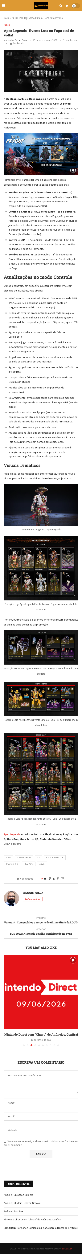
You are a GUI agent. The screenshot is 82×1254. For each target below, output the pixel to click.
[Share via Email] (62, 879)
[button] (7, 1000)
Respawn (28, 864)
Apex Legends (12, 834)
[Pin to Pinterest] (58, 879)
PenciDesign (66, 1248)
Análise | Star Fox (13, 1211)
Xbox (41, 864)
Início (7, 18)
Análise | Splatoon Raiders (18, 1194)
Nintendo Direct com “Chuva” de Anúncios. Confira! (41, 1034)
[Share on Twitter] (54, 879)
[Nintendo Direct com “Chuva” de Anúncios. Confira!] (41, 992)
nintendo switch (54, 857)
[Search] (61, 5)
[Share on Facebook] (49, 879)
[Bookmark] (67, 6)
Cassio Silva (20, 40)
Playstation (12, 864)
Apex (8, 857)
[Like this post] (45, 879)
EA (38, 857)
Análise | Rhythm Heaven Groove (22, 1203)
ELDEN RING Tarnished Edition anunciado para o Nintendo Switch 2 (41, 1228)
